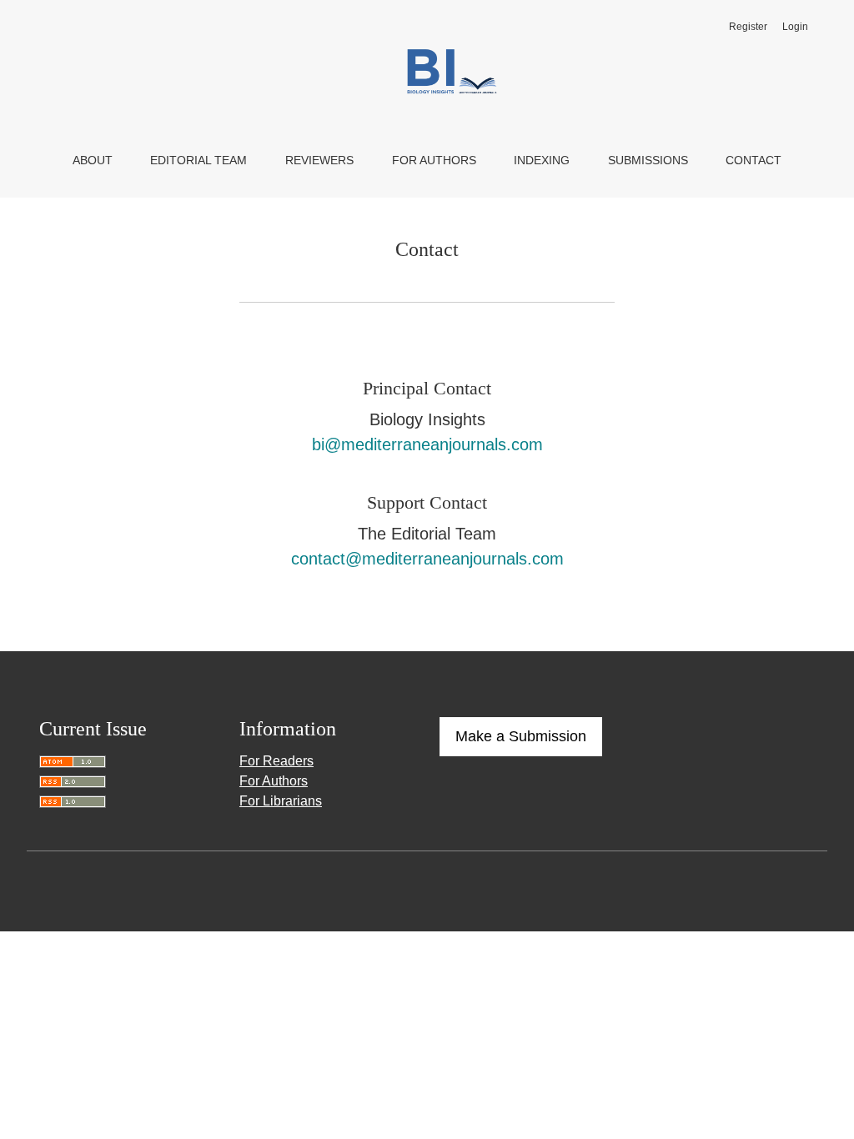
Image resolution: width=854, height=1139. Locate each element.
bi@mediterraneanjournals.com (427, 444)
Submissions (648, 160)
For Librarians (280, 801)
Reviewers (319, 160)
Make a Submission (520, 736)
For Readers (276, 761)
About (93, 160)
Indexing (542, 160)
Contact (753, 160)
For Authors (434, 160)
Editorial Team (198, 160)
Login (795, 27)
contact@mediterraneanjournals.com (427, 558)
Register (748, 27)
